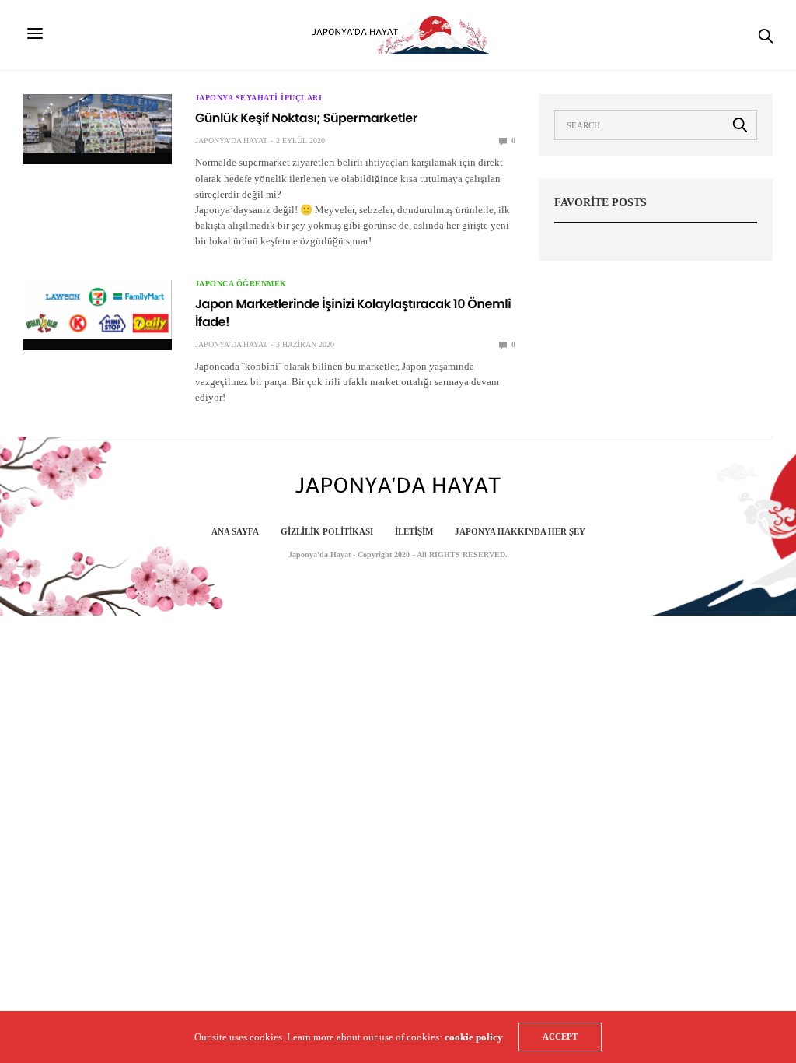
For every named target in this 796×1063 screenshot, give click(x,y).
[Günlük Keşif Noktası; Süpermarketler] (97, 123)
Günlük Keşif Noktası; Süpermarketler (306, 118)
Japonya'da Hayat (231, 140)
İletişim (414, 531)
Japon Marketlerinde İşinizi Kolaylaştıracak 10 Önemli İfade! (353, 312)
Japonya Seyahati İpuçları (259, 98)
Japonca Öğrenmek (241, 284)
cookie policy (474, 1037)
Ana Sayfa (235, 531)
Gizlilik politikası (327, 531)
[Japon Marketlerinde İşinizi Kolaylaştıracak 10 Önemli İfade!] (97, 309)
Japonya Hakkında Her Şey (520, 531)
